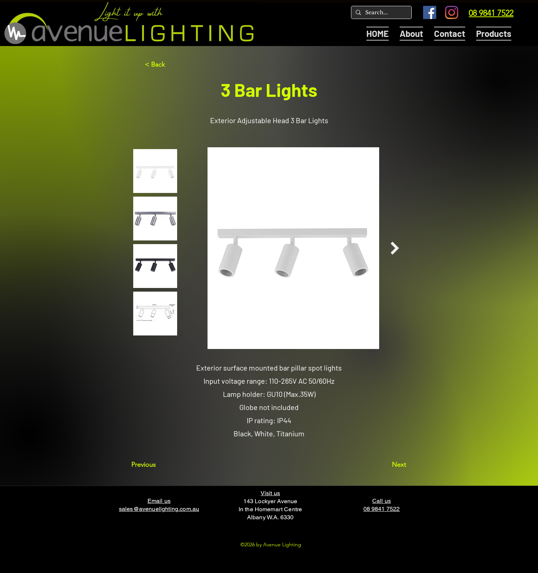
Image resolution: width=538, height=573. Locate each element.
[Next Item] (395, 248)
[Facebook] (429, 12)
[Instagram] (451, 12)
